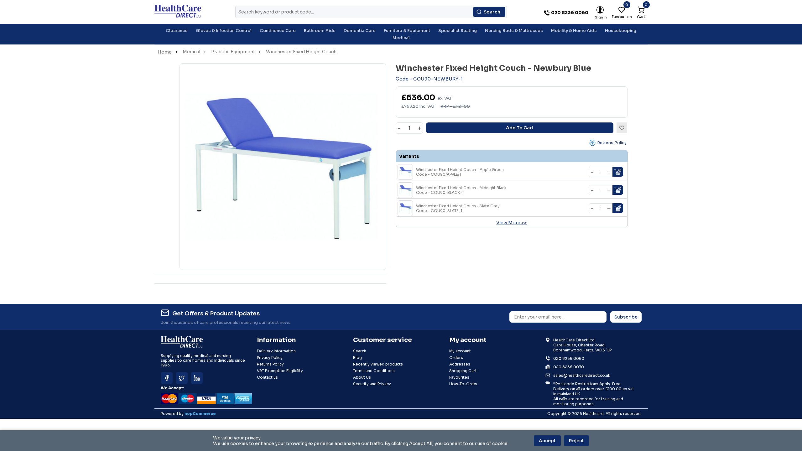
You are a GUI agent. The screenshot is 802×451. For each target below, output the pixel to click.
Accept (547, 440)
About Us (362, 377)
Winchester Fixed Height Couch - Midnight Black (461, 190)
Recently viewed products (378, 364)
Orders (456, 357)
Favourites (459, 377)
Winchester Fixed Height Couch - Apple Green (460, 172)
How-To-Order (463, 383)
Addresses (459, 364)
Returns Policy (612, 142)
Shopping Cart (463, 370)
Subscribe (626, 317)
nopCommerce (200, 413)
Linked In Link (197, 378)
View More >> (511, 223)
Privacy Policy (270, 357)
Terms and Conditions (374, 370)
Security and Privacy (372, 383)
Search (492, 12)
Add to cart (520, 128)
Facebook (167, 378)
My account (460, 351)
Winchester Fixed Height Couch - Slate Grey (458, 208)
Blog (357, 357)
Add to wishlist (622, 127)
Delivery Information (276, 351)
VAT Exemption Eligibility (280, 370)
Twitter (182, 378)
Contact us (267, 377)
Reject (576, 440)
